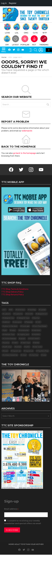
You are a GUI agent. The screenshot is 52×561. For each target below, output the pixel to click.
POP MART (34, 338)
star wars (38, 347)
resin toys (26, 343)
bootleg (33, 310)
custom (7, 314)
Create (49, 50)
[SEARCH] (35, 50)
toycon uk (17, 351)
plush (23, 338)
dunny (36, 318)
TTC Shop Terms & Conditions (14, 289)
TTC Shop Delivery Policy (12, 292)
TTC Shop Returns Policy (12, 294)
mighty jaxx (24, 334)
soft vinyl (7, 347)
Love (7, 33)
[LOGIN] (41, 50)
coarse (42, 310)
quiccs (6, 343)
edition (7, 322)
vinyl (24, 355)
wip (44, 355)
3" (5, 310)
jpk (5, 330)
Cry (7, 45)
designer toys (24, 318)
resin (16, 343)
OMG (26, 33)
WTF (45, 33)
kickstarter (24, 330)
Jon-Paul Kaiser (40, 326)
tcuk (6, 351)
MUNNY (37, 334)
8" (11, 310)
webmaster (27, 131)
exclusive (17, 322)
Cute (35, 33)
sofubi (18, 347)
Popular (25, 45)
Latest (15, 45)
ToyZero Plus (43, 351)
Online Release (10, 338)
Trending (44, 45)
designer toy (9, 318)
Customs (18, 314)
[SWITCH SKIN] (30, 50)
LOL (16, 33)
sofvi (28, 347)
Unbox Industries (10, 355)
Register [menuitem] (12, 3)
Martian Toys (9, 334)
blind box (21, 310)
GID (38, 322)
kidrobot (37, 330)
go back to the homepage (24, 153)
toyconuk (29, 351)
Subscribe (12, 530)
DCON (30, 314)
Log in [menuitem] (4, 3)
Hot (34, 45)
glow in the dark (10, 326)
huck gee (25, 326)
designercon (42, 314)
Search (48, 105)
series (37, 343)
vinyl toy (34, 355)
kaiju (13, 330)
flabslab (29, 322)
